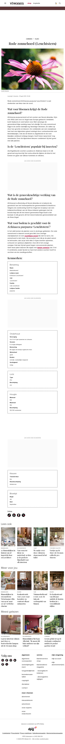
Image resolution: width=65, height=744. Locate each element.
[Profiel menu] (56, 3)
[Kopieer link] (9, 515)
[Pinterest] (2, 664)
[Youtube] (15, 660)
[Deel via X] (23, 515)
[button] (26, 733)
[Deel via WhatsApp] (14, 515)
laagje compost (43, 247)
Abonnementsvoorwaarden (54, 733)
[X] (6, 664)
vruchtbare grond (31, 236)
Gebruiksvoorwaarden (39, 733)
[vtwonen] (17, 3)
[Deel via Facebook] (18, 515)
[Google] (2, 660)
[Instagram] (10, 660)
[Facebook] (6, 660)
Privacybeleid (15, 733)
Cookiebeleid (6, 733)
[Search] (60, 3)
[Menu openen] (5, 3)
